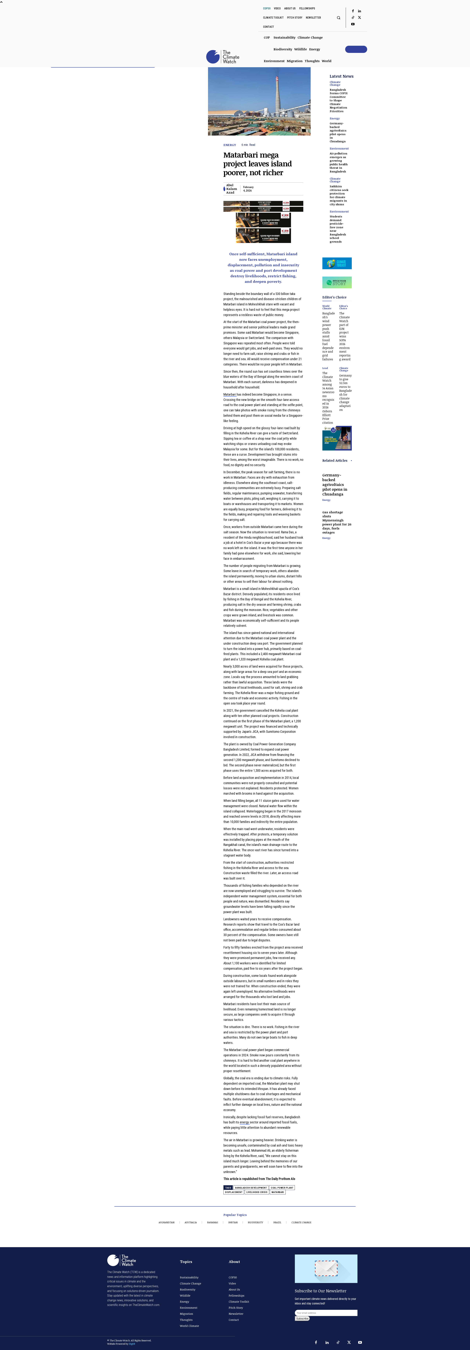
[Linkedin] (359, 11)
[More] (299, 188)
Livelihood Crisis (256, 1192)
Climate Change (335, 83)
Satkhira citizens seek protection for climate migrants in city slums (339, 195)
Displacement (233, 1192)
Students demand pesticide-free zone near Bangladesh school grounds (338, 229)
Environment (339, 148)
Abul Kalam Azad (231, 188)
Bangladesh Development (251, 1187)
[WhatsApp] (282, 188)
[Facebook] (353, 11)
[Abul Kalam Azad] (224, 189)
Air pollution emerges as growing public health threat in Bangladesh (339, 162)
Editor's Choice (343, 307)
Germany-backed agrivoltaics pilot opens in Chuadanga (338, 132)
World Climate (326, 307)
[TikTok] (353, 18)
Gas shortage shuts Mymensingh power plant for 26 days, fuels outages (336, 522)
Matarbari (230, 394)
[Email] (290, 188)
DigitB (132, 1343)
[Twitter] (359, 18)
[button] (338, 17)
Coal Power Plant (282, 1187)
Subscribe (302, 1318)
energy (245, 1122)
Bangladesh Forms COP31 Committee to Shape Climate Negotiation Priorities (339, 100)
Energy (229, 144)
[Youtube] (353, 24)
